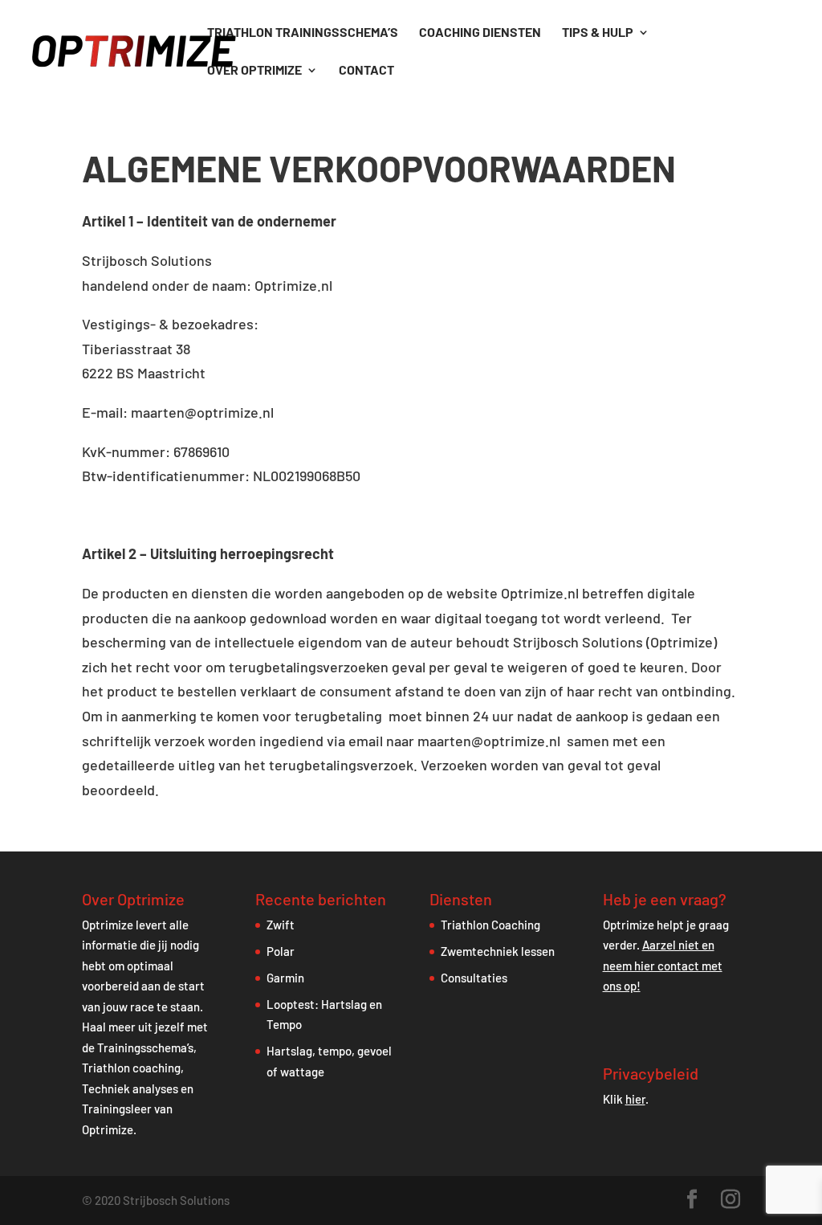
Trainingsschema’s (145, 1047)
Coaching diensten (480, 33)
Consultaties (474, 977)
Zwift (281, 924)
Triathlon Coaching (490, 924)
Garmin (285, 977)
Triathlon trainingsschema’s (302, 33)
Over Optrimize (254, 70)
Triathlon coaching (131, 1067)
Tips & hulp (597, 33)
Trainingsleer (117, 1108)
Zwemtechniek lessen (498, 951)
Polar (281, 951)
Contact (366, 70)
